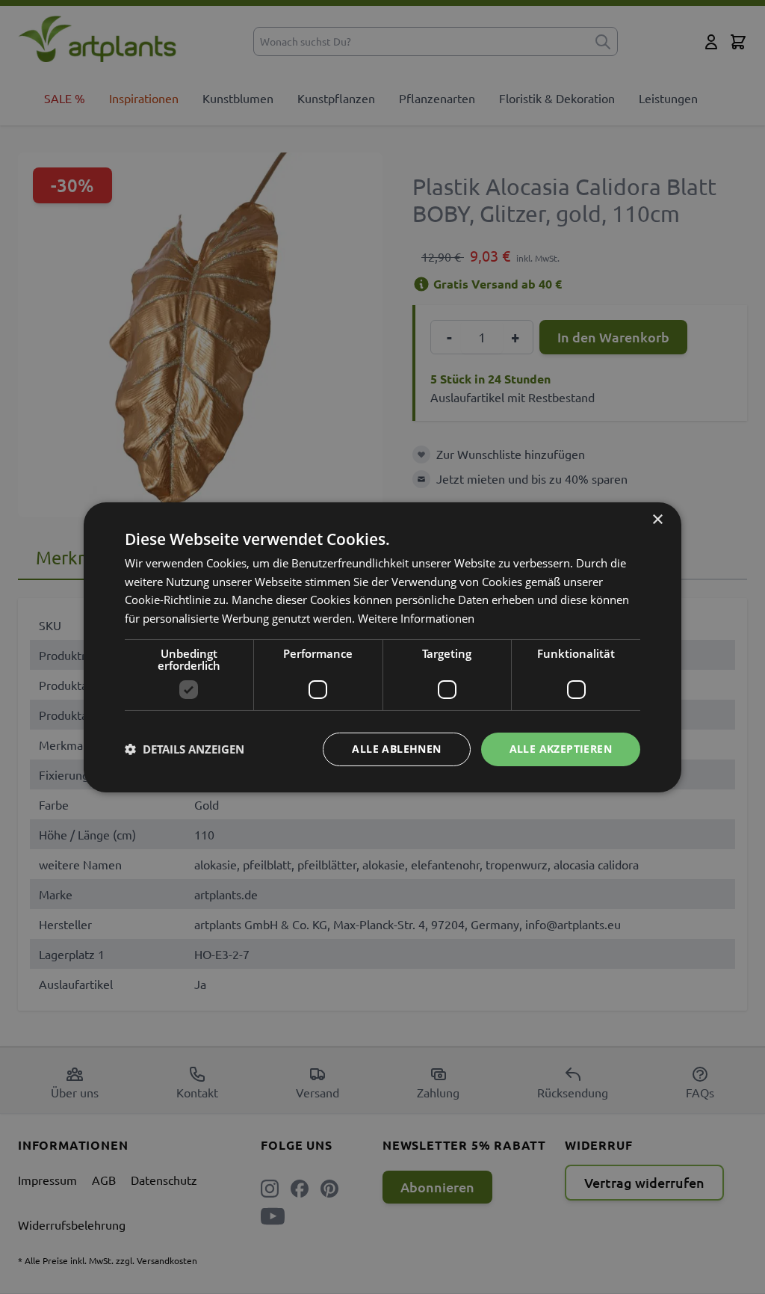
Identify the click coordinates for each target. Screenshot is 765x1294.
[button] (184, 749)
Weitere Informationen (416, 618)
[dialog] (382, 647)
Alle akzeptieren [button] (561, 749)
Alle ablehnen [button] (396, 749)
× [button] (657, 519)
